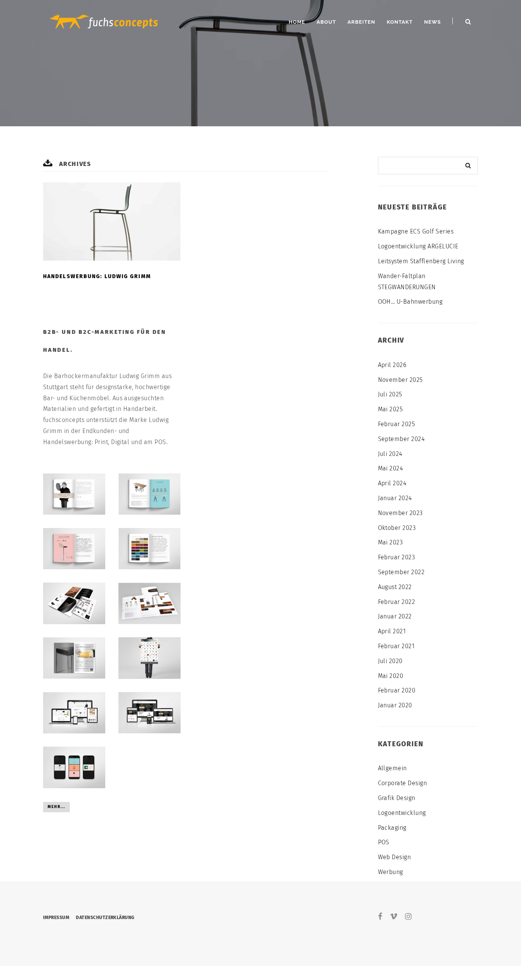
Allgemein (392, 768)
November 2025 (400, 379)
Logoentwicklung (402, 812)
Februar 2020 (397, 690)
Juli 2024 (390, 453)
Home (297, 22)
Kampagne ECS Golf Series (416, 231)
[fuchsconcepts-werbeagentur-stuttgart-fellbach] (104, 20)
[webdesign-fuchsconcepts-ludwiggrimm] (150, 712)
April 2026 (392, 365)
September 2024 (401, 439)
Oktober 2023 (397, 527)
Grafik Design (396, 798)
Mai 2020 (391, 675)
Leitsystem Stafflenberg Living (421, 261)
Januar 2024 (395, 498)
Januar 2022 (395, 616)
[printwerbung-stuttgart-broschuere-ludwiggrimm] (74, 603)
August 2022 (395, 587)
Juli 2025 (390, 394)
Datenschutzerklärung (105, 917)
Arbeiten (361, 22)
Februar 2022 (396, 601)
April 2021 (392, 631)
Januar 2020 (395, 705)
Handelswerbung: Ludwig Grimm (97, 276)
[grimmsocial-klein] (74, 767)
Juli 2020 (390, 661)
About (326, 22)
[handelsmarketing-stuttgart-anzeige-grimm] (74, 658)
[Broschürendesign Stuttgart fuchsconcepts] (74, 548)
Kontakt (400, 22)
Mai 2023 (390, 542)
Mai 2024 (390, 468)
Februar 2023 (396, 557)
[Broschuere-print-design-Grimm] (150, 494)
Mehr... (56, 807)
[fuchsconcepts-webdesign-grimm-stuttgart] (74, 712)
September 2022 (401, 572)
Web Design (394, 857)
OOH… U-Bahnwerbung (410, 301)
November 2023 (400, 513)
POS (383, 842)
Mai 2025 (390, 409)
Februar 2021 (396, 646)
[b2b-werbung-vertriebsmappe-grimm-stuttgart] (150, 603)
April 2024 (392, 483)
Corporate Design (402, 783)
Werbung (390, 872)
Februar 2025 (396, 424)
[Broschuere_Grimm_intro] (74, 494)
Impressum (56, 917)
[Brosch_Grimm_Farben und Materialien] (150, 548)
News (432, 22)
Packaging (392, 827)
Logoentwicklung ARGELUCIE (418, 246)
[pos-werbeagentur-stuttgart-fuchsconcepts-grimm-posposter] (150, 658)
